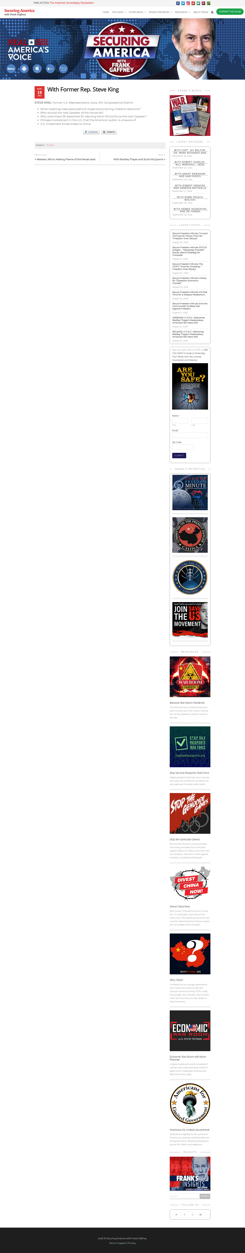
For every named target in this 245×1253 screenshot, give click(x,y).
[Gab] (198, 3)
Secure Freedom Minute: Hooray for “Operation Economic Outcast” (189, 280)
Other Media (136, 12)
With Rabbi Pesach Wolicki (190, 198)
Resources (181, 12)
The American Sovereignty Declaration (72, 2)
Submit (179, 455)
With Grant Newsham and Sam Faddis (190, 175)
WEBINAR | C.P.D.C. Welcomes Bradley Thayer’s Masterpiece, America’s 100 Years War (189, 320)
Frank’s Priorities (159, 12)
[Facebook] (178, 3)
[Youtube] (200, 1214)
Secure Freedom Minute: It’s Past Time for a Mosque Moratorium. (189, 293)
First (174, 425)
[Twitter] (183, 3)
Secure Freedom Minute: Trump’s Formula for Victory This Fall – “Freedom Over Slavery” (190, 236)
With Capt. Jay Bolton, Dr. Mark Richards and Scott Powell (190, 151)
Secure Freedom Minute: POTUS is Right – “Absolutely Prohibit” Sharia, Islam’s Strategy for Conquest (189, 251)
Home (106, 12)
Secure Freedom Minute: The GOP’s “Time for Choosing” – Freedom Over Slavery (187, 266)
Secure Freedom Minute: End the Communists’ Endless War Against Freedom (189, 306)
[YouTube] (193, 3)
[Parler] (203, 3)
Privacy (132, 1243)
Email (175, 430)
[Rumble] (208, 3)
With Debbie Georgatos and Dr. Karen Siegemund (190, 210)
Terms (112, 1243)
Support (122, 1243)
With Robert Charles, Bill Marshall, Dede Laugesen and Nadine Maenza (190, 163)
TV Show (50, 145)
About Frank (200, 12)
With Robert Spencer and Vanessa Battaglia (190, 186)
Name (176, 415)
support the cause (230, 11)
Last (193, 425)
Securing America (19, 10)
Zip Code (176, 442)
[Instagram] (188, 3)
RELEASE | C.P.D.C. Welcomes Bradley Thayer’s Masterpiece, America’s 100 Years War (188, 334)
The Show (117, 12)
